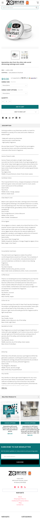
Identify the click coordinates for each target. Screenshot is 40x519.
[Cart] (38, 2)
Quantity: (4, 98)
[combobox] (20, 7)
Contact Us (20, 505)
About (20, 497)
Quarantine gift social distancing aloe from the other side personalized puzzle (10, 429)
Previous (34, 397)
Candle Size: (8, 82)
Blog (20, 503)
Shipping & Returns (20, 499)
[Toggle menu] (2, 2)
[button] (24, 78)
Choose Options (10, 423)
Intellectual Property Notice (20, 501)
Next (38, 397)
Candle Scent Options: (12, 90)
